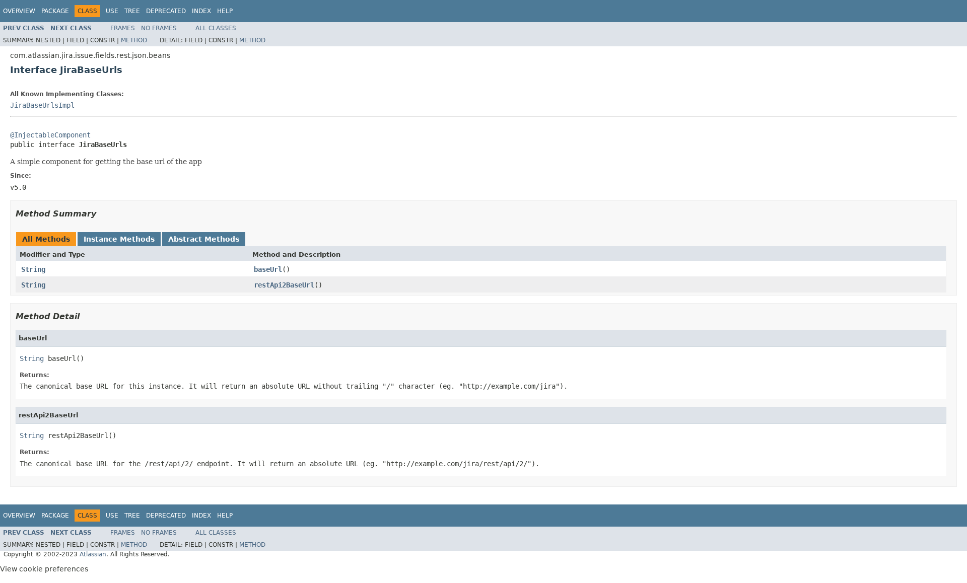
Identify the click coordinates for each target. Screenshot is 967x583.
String (33, 269)
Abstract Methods (203, 239)
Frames (122, 28)
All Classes (215, 28)
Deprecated (166, 11)
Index (201, 11)
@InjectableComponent (50, 135)
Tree (132, 11)
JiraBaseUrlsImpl (42, 105)
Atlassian (93, 554)
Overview (19, 11)
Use (112, 11)
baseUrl (268, 269)
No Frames (159, 28)
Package (55, 11)
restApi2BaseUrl (284, 285)
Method (134, 40)
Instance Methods (119, 239)
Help (225, 11)
